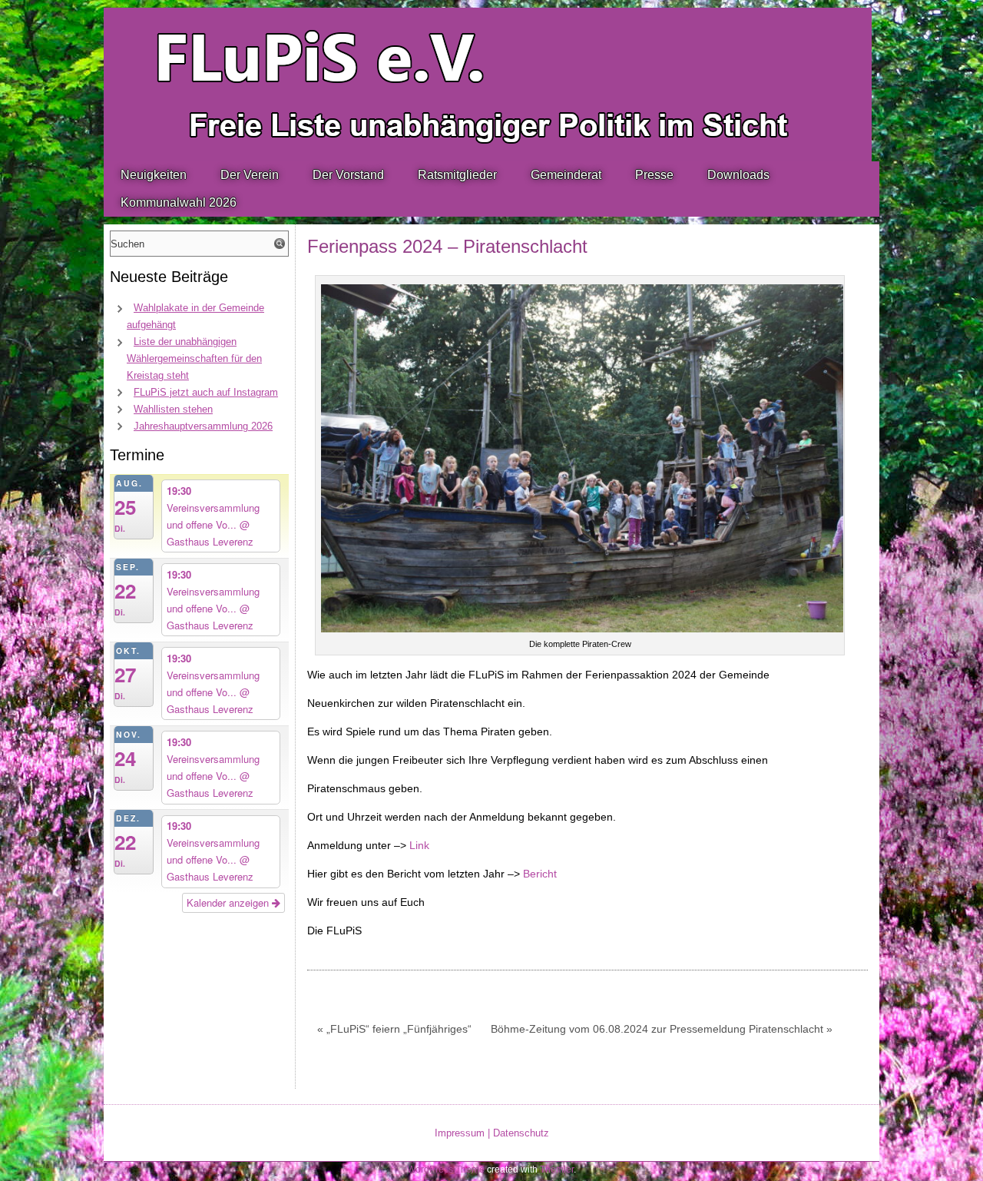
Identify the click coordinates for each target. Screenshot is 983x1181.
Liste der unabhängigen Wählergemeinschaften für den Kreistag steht (194, 358)
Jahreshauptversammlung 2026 (203, 426)
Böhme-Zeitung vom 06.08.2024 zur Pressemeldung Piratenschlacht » (661, 1029)
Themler (557, 1169)
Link (419, 845)
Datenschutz (521, 1133)
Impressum (460, 1133)
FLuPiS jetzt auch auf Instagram (206, 392)
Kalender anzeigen (229, 902)
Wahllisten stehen (173, 409)
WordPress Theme (446, 1169)
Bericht (540, 874)
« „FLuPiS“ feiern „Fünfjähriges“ (394, 1029)
